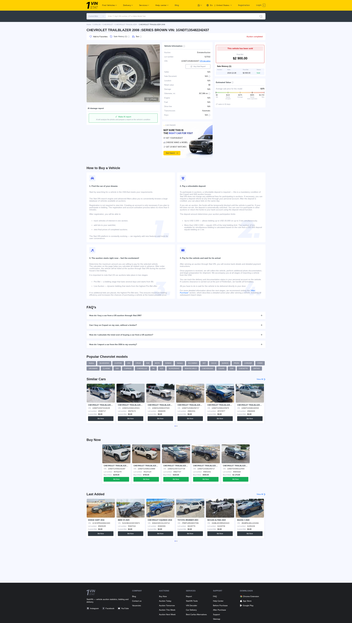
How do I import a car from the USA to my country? (113, 344)
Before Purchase (220, 605)
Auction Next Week (167, 614)
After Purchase (219, 610)
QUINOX (225, 363)
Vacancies (136, 605)
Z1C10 (213, 363)
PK (153, 368)
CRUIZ (138, 363)
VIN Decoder (191, 605)
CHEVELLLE (142, 368)
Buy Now (163, 596)
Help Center (218, 601)
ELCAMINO (192, 363)
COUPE (221, 368)
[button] (96, 16)
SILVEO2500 (104, 363)
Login (259, 5)
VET (204, 363)
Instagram (94, 608)
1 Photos (153, 99)
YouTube (125, 608)
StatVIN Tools (192, 601)
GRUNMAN (93, 368)
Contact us (136, 601)
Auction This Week (167, 610)
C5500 (260, 363)
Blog (177, 5)
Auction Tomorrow (167, 605)
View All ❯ (261, 379)
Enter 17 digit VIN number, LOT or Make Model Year (127, 16)
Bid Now (101, 419)
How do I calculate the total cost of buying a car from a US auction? (121, 335)
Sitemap (216, 619)
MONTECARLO (191, 368)
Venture (180, 363)
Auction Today (165, 601)
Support (216, 614)
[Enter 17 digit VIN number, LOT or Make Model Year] (261, 16)
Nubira (91, 363)
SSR (231, 368)
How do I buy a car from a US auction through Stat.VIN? (115, 315)
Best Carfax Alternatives (196, 614)
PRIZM (236, 363)
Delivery (127, 5)
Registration (244, 5)
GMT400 (256, 368)
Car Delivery (191, 610)
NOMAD (168, 363)
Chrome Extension (251, 596)
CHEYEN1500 (207, 368)
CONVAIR (248, 363)
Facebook (110, 608)
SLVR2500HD (174, 368)
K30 (147, 363)
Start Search (170, 153)
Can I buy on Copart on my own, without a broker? (113, 325)
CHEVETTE (243, 368)
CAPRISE (128, 368)
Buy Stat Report (200, 66)
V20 (117, 368)
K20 (161, 368)
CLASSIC (106, 368)
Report (189, 596)
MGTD (157, 363)
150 (128, 363)
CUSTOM (118, 363)
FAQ (215, 596)
